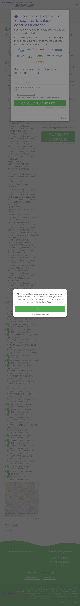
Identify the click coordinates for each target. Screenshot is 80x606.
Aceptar (40, 309)
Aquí (33, 299)
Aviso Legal (45, 314)
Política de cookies (36, 314)
